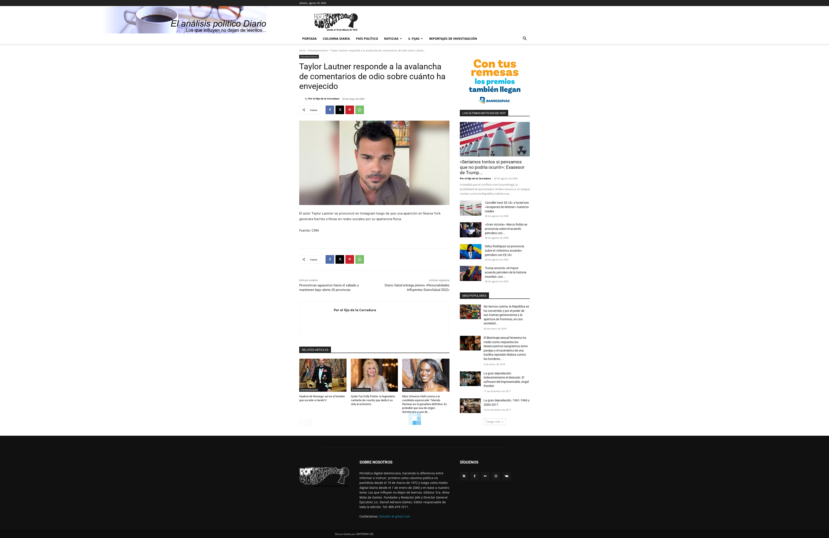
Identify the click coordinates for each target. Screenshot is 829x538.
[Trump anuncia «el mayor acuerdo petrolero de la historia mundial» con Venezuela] (470, 273)
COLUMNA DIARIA (336, 38)
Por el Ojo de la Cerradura (323, 98)
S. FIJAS (413, 38)
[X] (339, 110)
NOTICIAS (391, 38)
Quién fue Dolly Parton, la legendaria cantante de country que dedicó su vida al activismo (373, 400)
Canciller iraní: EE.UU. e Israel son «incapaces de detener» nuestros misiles (507, 207)
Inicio (302, 50)
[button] (524, 39)
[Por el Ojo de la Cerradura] (302, 98)
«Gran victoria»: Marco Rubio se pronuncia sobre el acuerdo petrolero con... (506, 229)
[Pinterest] (349, 110)
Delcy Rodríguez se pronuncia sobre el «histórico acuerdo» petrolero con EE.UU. (504, 251)
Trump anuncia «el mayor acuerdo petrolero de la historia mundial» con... (505, 272)
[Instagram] (496, 476)
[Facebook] (330, 110)
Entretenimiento (318, 50)
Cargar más (493, 421)
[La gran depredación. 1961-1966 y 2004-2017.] (470, 405)
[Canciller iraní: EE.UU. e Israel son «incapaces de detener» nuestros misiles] (470, 208)
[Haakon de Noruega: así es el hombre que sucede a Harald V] (322, 375)
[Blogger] (464, 476)
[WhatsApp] (359, 110)
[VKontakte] (506, 476)
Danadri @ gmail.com (394, 516)
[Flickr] (485, 476)
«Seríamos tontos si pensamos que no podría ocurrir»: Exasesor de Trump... (492, 167)
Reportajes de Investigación (453, 38)
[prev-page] (302, 422)
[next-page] (309, 422)
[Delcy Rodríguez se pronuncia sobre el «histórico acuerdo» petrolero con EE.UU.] (470, 251)
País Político (367, 38)
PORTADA (309, 38)
